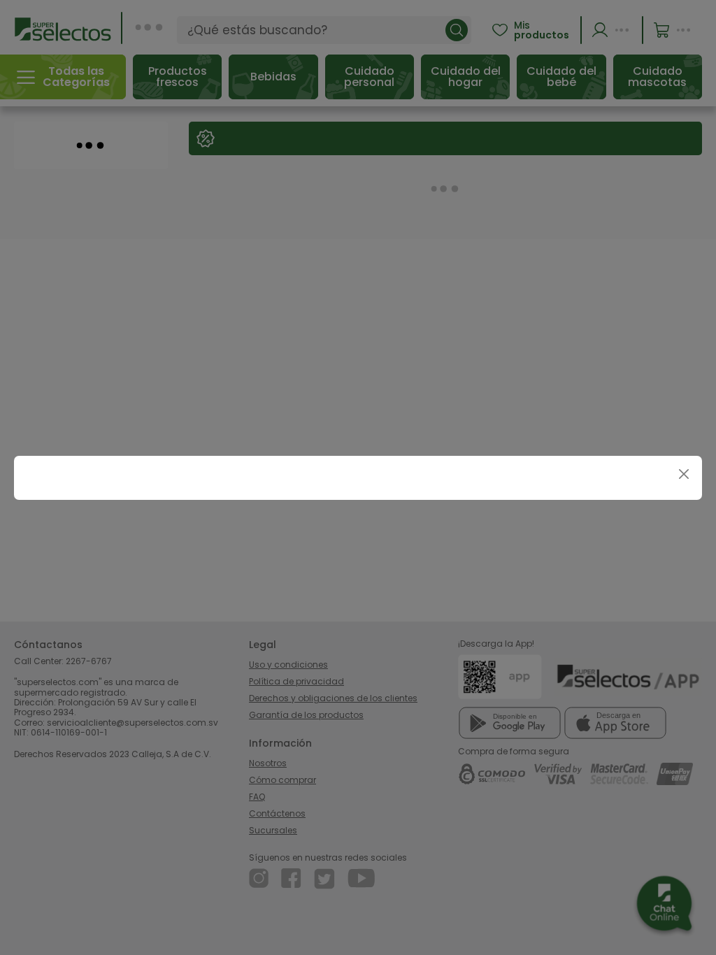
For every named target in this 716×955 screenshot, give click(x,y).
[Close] (683, 474)
